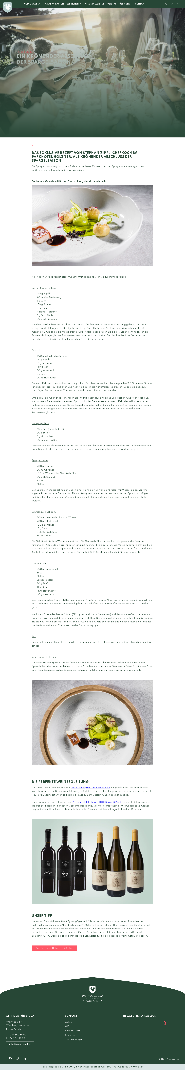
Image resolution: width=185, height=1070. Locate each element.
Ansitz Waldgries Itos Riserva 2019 (90, 788)
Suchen (68, 1022)
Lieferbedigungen (73, 1040)
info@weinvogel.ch (20, 1044)
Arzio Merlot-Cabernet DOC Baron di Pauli (97, 802)
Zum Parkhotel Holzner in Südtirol (54, 948)
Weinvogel (171, 1059)
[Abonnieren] (165, 1023)
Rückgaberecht (72, 1031)
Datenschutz (71, 1035)
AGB (67, 1027)
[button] (33, 4)
